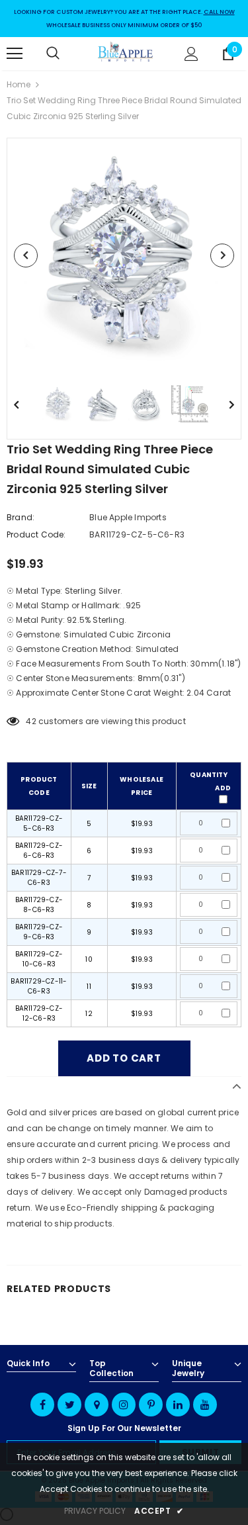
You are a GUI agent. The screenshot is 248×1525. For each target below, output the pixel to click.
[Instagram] (124, 1404)
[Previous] (26, 255)
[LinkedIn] (178, 1404)
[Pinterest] (151, 1404)
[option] (124, 255)
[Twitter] (69, 1404)
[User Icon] (191, 54)
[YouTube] (205, 1404)
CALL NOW (219, 12)
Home (18, 84)
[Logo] (125, 53)
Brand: (20, 517)
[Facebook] (42, 1404)
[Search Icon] (66, 53)
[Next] (222, 255)
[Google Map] (96, 1404)
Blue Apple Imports (128, 517)
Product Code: (36, 534)
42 (31, 721)
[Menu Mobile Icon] (14, 54)
